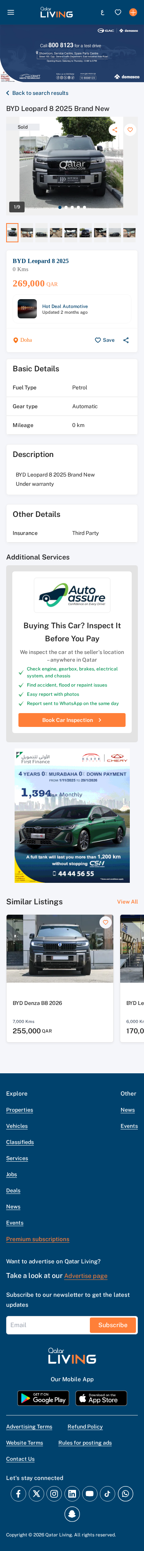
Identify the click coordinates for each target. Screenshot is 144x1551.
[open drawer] (10, 12)
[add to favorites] (130, 130)
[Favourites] (118, 12)
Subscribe (112, 1325)
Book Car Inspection (67, 720)
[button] (56, 12)
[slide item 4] (78, 207)
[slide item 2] (66, 207)
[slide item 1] (59, 207)
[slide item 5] (84, 207)
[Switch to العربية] (102, 12)
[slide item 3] (72, 207)
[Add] (133, 12)
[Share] (115, 130)
